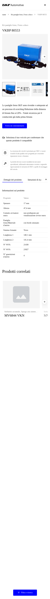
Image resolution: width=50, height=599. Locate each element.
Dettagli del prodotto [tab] (13, 180)
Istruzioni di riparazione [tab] (38, 180)
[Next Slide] (44, 56)
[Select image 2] (23, 89)
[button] (21, 302)
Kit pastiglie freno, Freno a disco (21, 15)
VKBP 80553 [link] (42, 15)
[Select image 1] (8, 89)
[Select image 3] (37, 89)
